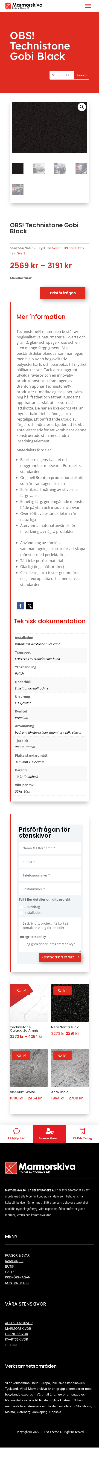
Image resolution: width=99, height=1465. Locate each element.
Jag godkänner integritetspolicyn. (51, 944)
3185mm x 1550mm (29, 762)
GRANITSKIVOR (16, 1334)
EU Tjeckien (23, 703)
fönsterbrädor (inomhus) (46, 732)
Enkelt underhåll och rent (33, 688)
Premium (21, 717)
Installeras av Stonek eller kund (37, 644)
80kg (26, 791)
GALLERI (11, 1271)
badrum (20, 732)
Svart (21, 253)
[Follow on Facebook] (20, 605)
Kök (67, 732)
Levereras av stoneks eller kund (37, 659)
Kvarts (56, 247)
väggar (77, 732)
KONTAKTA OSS (17, 1282)
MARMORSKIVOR (18, 1328)
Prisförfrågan (63, 293)
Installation (33, 912)
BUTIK (9, 1266)
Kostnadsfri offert (58, 957)
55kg (18, 791)
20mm (19, 747)
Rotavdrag (32, 907)
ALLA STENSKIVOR (19, 1323)
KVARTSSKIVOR (16, 1339)
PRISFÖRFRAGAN (18, 1277)
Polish (19, 673)
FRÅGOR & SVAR (17, 1255)
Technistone (72, 247)
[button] (82, 107)
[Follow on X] (29, 605)
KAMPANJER (14, 1261)
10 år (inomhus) (26, 776)
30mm (30, 747)
